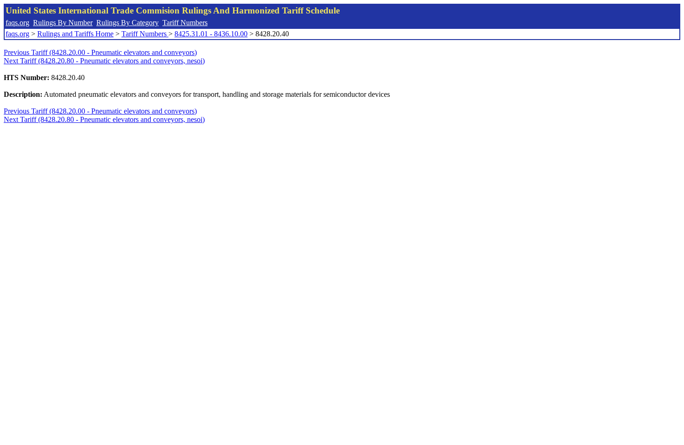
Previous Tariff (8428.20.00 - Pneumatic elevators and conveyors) (100, 52)
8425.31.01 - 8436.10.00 (211, 34)
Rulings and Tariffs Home (75, 34)
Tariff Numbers (185, 23)
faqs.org (17, 23)
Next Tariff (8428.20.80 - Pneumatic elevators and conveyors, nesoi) (104, 61)
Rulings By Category (127, 23)
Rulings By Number (63, 23)
